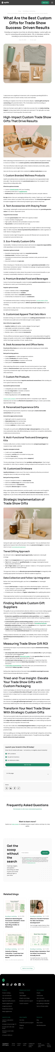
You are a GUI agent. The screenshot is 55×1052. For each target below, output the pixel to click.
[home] (5, 3)
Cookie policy (25, 1044)
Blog (19, 11)
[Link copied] (18, 788)
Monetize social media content (8, 1031)
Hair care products (7, 998)
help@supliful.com (31, 862)
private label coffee (42, 300)
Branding (21, 993)
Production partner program (26, 1022)
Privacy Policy (29, 859)
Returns (21, 1028)
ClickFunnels (40, 995)
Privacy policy (19, 1044)
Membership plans (41, 1025)
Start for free (27, 764)
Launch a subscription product (7, 1020)
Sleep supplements (7, 1011)
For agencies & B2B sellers (43, 1001)
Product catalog (6, 993)
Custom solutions (23, 1003)
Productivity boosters (7, 1009)
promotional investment (19, 547)
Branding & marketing (29, 11)
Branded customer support (26, 1001)
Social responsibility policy (41, 1045)
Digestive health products (8, 1001)
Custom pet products (9, 399)
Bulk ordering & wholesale (43, 1003)
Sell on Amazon (40, 998)
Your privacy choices (49, 1045)
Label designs (22, 995)
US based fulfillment (7, 1035)
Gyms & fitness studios (42, 1006)
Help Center (15, 824)
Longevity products (7, 1006)
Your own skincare (6, 995)
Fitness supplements (7, 1003)
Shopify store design (24, 998)
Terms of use (13, 1044)
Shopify (38, 993)
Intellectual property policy (31, 1045)
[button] (51, 2)
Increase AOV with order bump (8, 1027)
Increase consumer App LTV (9, 1024)
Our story (21, 1020)
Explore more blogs (27, 968)
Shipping (21, 1025)
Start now (45, 2)
